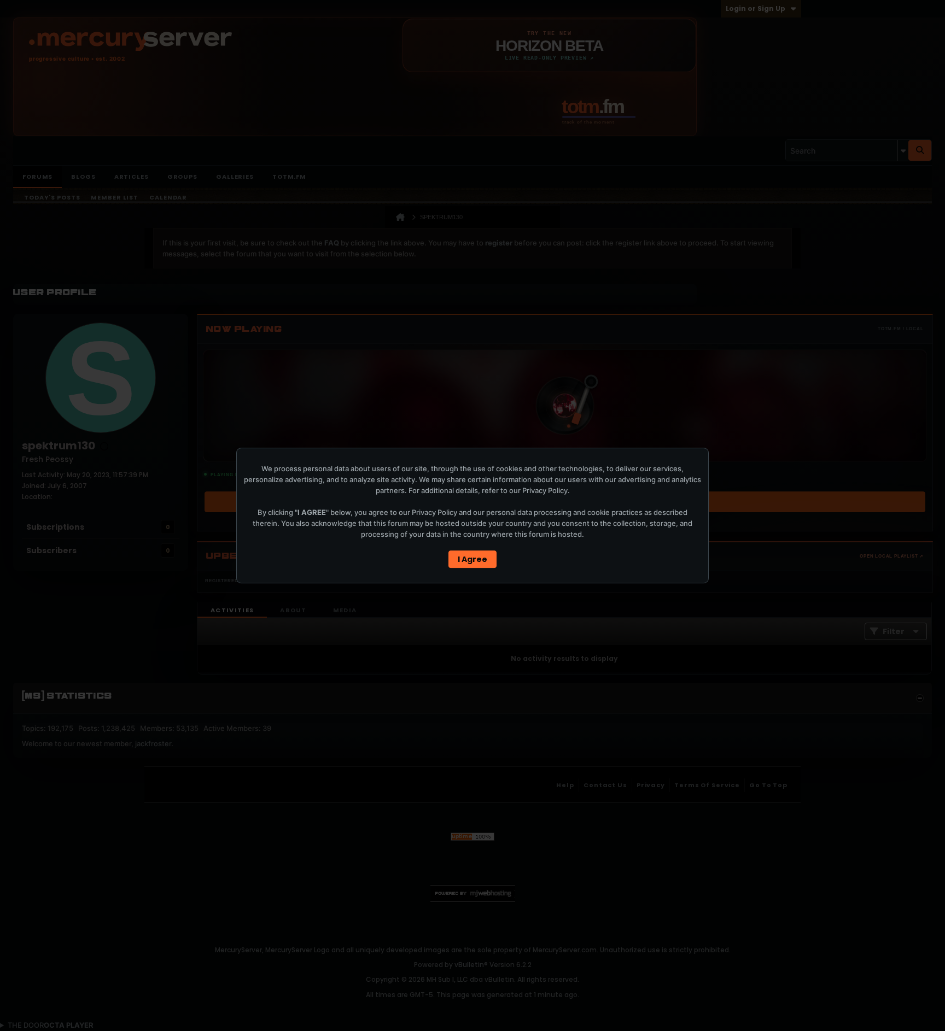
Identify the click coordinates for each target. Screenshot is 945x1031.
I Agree (472, 559)
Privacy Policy (545, 490)
